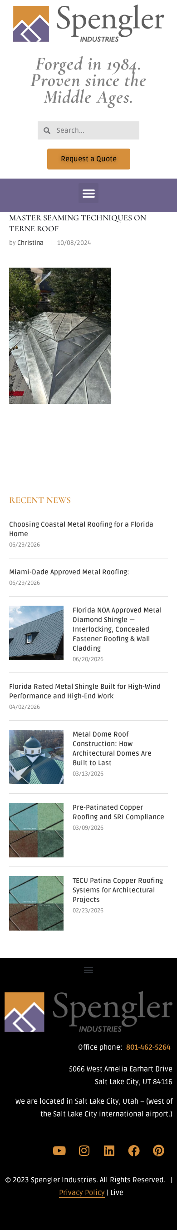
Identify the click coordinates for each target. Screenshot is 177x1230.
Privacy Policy (82, 1192)
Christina (30, 243)
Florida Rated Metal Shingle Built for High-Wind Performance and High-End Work (85, 691)
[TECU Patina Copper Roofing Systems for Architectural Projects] (36, 903)
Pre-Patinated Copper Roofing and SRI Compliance (118, 812)
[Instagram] (84, 1150)
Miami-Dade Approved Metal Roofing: (69, 572)
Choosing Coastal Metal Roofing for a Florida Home (81, 529)
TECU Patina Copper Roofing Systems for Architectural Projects (118, 890)
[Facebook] (133, 1150)
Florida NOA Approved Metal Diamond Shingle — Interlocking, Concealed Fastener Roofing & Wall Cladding (117, 629)
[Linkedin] (108, 1150)
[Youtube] (59, 1150)
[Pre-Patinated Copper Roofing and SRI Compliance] (36, 830)
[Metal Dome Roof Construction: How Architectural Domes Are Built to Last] (36, 757)
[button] (88, 193)
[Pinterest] (158, 1150)
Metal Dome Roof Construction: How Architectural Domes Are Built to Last (112, 748)
